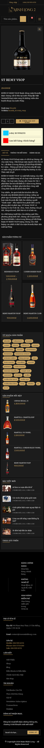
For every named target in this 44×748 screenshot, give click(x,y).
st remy (18, 111)
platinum (7, 366)
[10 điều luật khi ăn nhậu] (7, 532)
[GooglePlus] (15, 546)
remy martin (19, 366)
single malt (25, 371)
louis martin (9, 362)
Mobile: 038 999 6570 (15, 643)
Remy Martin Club (32, 313)
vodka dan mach (10, 379)
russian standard (11, 371)
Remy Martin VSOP (12, 313)
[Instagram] (12, 546)
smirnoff (7, 375)
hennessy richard (22, 354)
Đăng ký (33, 732)
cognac (35, 345)
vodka (27, 375)
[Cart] (31, 19)
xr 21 (6, 388)
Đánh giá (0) (35, 153)
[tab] (5, 152)
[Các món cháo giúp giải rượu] (7, 499)
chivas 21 (25, 345)
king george (24, 358)
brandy (11, 111)
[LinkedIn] (19, 546)
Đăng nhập (13, 2)
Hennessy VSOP (11, 272)
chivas (15, 345)
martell (31, 362)
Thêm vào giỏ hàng (28, 121)
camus (6, 345)
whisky (30, 384)
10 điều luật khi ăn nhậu (22, 531)
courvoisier (8, 349)
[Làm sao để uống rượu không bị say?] (7, 521)
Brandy (13, 108)
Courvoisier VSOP (32, 272)
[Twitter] (4, 546)
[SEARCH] (23, 19)
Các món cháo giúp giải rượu (24, 498)
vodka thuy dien (10, 384)
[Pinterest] (22, 546)
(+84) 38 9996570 (16, 133)
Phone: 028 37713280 (15, 646)
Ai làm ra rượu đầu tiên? (22, 487)
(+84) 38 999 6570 (29, 2)
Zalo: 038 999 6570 (14, 648)
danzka (20, 349)
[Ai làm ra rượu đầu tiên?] (7, 488)
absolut (7, 341)
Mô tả (5, 153)
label (34, 358)
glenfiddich (31, 349)
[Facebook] (8, 546)
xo (38, 384)
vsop (24, 111)
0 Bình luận (30, 490)
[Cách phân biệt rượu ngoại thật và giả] (7, 510)
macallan (20, 362)
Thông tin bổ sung (18, 153)
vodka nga (25, 379)
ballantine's (18, 341)
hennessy (8, 354)
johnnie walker (10, 358)
